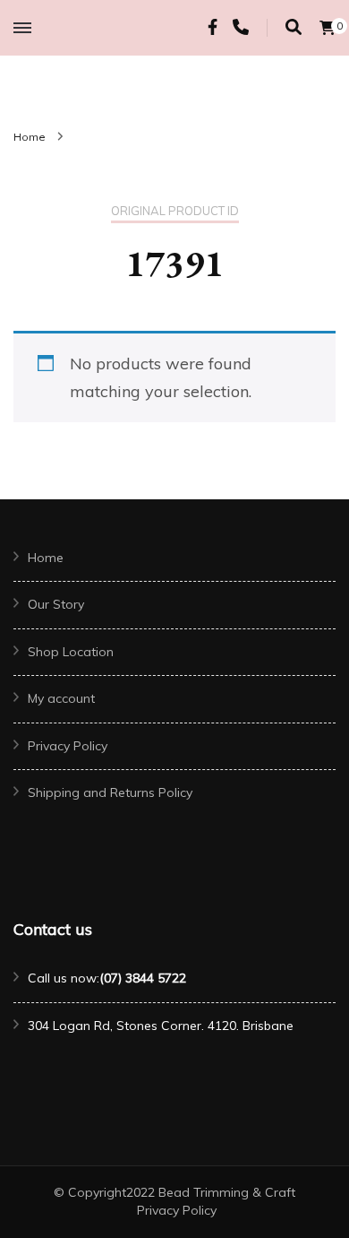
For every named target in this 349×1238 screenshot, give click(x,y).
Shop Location (71, 652)
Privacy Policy (67, 746)
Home (46, 558)
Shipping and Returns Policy (110, 792)
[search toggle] (293, 27)
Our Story (56, 604)
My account (61, 698)
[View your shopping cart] (327, 28)
